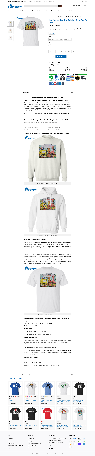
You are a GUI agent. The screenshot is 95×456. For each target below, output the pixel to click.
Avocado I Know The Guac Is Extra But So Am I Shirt (63, 401)
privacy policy (38, 1)
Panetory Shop (31, 10)
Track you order (32, 441)
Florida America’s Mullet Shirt (47, 401)
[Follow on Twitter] (83, 1)
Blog (9, 448)
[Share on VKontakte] (57, 83)
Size (49, 48)
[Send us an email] (52, 449)
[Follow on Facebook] (81, 1)
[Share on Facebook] (50, 83)
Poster (46, 10)
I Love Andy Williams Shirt (15, 425)
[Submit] (60, 6)
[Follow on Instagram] (82, 1)
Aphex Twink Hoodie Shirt (31, 425)
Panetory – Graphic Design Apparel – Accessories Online (46, 365)
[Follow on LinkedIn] (86, 1)
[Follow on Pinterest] (85, 1)
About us (26, 1)
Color (50, 42)
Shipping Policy (32, 445)
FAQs (9, 441)
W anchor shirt (12, 400)
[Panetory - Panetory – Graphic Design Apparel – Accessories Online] (15, 6)
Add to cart (62, 56)
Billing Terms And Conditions (48, 1)
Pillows (59, 10)
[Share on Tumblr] (63, 83)
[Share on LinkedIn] (60, 83)
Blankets (53, 10)
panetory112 (35, 369)
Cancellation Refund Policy (35, 443)
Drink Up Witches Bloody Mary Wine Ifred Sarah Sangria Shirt (63, 426)
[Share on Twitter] (52, 83)
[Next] (44, 31)
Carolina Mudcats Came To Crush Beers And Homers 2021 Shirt (47, 426)
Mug (65, 10)
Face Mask (71, 10)
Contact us (31, 1)
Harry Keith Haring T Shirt (31, 400)
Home (9, 10)
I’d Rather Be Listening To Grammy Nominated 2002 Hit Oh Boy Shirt (79, 401)
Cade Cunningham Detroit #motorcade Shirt (79, 426)
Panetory (34, 360)
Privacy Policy (11, 443)
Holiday (22, 10)
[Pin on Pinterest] (55, 83)
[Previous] (17, 31)
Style (50, 36)
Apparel (15, 10)
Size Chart (39, 10)
